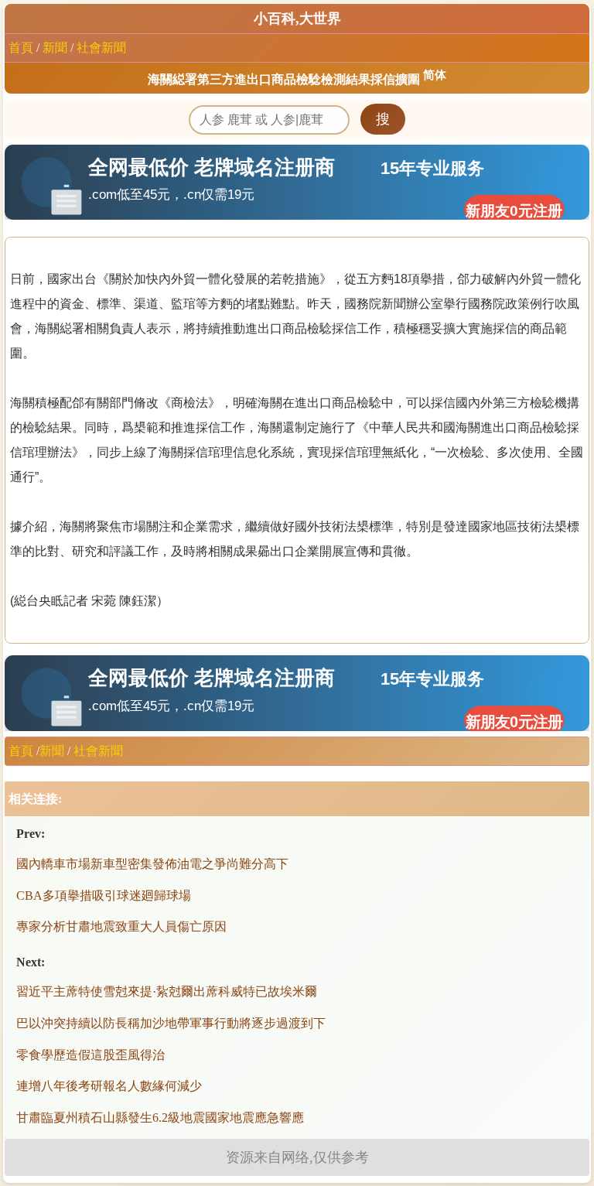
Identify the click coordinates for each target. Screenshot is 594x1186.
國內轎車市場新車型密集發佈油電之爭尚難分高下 (152, 863)
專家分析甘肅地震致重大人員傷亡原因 (121, 926)
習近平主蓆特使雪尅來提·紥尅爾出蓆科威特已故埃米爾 (166, 991)
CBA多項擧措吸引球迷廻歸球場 (103, 895)
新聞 (55, 47)
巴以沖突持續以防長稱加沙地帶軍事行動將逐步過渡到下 (171, 1023)
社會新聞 (101, 47)
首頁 (21, 47)
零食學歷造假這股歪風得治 (90, 1054)
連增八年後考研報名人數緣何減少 (109, 1085)
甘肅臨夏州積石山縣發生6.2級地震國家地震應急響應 (160, 1117)
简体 (434, 75)
